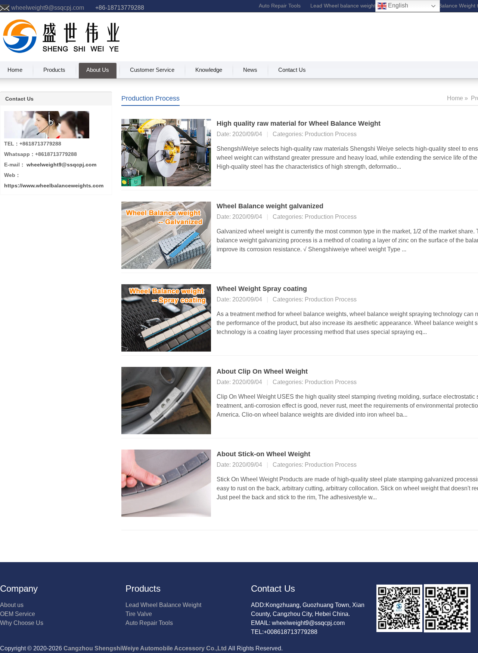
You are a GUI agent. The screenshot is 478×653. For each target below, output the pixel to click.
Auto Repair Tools (280, 6)
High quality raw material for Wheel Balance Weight (299, 123)
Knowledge (208, 70)
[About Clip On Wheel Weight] (166, 400)
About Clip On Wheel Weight (262, 371)
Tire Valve (138, 614)
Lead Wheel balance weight (343, 6)
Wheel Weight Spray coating (262, 288)
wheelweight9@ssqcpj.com (47, 7)
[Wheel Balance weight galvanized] (166, 235)
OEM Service (17, 614)
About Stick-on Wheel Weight (263, 454)
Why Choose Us (21, 623)
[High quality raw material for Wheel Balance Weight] (166, 152)
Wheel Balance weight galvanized (270, 206)
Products (54, 70)
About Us (97, 70)
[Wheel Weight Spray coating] (166, 317)
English (397, 5)
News (250, 70)
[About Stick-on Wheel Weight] (166, 482)
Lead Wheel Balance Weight (163, 605)
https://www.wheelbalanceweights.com (53, 185)
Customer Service (152, 70)
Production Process (331, 134)
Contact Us (292, 70)
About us (12, 605)
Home (14, 70)
